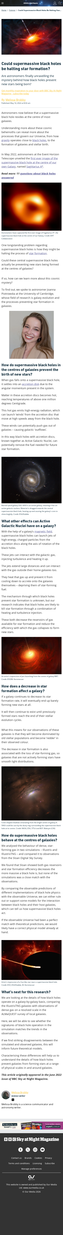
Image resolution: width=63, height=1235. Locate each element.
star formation (38, 253)
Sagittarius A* (34, 166)
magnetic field (43, 531)
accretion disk (30, 384)
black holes (39, 140)
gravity (5, 140)
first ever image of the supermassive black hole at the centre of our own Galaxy (29, 162)
